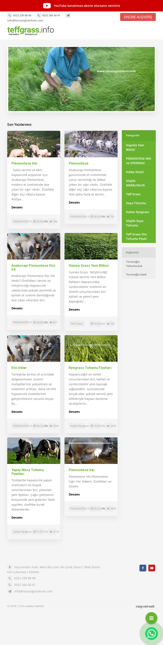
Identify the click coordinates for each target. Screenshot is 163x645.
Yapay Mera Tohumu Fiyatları (27, 472)
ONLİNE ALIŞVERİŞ (138, 17)
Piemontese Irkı (24, 163)
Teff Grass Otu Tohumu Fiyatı (136, 236)
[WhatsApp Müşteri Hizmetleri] (151, 633)
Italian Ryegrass (137, 212)
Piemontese (79, 163)
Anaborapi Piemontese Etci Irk (33, 267)
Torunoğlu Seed (136, 274)
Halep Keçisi (135, 172)
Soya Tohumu (136, 203)
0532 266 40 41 (50, 15)
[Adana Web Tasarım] (145, 606)
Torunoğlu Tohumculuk (134, 264)
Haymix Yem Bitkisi (135, 147)
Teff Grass (133, 194)
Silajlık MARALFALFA (135, 183)
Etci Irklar (19, 368)
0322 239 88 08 (21, 15)
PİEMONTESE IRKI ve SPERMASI (138, 160)
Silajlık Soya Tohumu (134, 223)
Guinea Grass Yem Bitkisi (89, 266)
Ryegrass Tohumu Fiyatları (90, 368)
